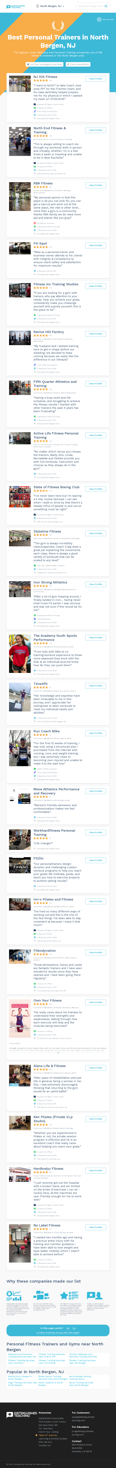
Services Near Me (48, 1425)
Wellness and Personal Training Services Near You (22, 1355)
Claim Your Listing (48, 1431)
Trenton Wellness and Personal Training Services (83, 1355)
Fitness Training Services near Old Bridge (82, 1361)
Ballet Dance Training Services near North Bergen (53, 1377)
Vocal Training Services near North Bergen (81, 1383)
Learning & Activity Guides (53, 1438)
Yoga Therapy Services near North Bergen (22, 1383)
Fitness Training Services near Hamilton (21, 1361)
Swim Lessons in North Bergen (50, 1383)
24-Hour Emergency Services (46, 64)
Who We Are (45, 1442)
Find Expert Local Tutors (52, 1421)
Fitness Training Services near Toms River (51, 1361)
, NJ (60, 1371)
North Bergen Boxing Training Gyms (80, 1377)
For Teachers (46, 1428)
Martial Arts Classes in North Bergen (20, 1377)
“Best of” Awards (48, 1435)
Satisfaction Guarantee (51, 1418)
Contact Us (45, 1445)
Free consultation (79, 64)
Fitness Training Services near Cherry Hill (51, 1355)
